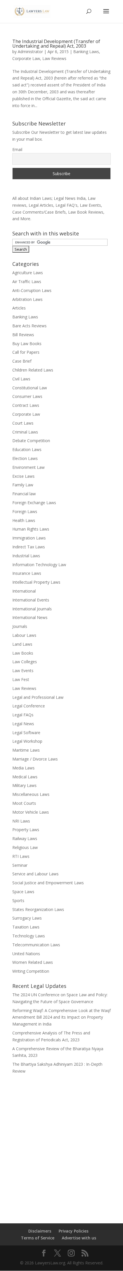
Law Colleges (24, 661)
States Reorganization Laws (38, 909)
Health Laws (23, 520)
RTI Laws (20, 856)
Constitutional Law (29, 387)
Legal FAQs (22, 714)
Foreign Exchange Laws (34, 502)
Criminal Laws (25, 432)
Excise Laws (23, 476)
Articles (19, 308)
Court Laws (22, 423)
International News (29, 617)
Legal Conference (28, 706)
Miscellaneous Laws (30, 794)
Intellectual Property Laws (36, 582)
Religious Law (25, 847)
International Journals (32, 609)
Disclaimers (39, 1231)
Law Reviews (54, 58)
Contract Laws (25, 405)
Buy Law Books (26, 343)
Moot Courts (24, 803)
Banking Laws (86, 51)
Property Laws (25, 829)
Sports (18, 900)
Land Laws (22, 644)
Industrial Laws (26, 555)
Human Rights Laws (30, 529)
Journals (19, 626)
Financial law (24, 493)
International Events (30, 600)
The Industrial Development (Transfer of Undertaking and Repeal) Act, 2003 (56, 43)
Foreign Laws (24, 511)
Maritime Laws (26, 750)
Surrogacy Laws (27, 918)
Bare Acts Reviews (29, 325)
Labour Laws (24, 635)
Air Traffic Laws (26, 281)
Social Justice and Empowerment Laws (48, 882)
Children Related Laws (32, 370)
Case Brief (21, 361)
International (24, 591)
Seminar (19, 865)
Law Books (22, 653)
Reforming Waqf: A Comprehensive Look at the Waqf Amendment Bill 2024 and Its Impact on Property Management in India (61, 1017)
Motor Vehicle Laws (30, 812)
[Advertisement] (61, 1145)
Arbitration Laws (27, 299)
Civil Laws (21, 379)
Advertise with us (79, 1238)
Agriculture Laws (27, 272)
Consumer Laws (27, 396)
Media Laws (23, 768)
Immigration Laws (29, 538)
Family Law (22, 484)
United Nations (26, 953)
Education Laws (26, 449)
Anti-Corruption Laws (31, 290)
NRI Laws (21, 821)
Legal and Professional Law (38, 697)
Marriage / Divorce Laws (35, 759)
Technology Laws (28, 936)
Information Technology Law (39, 564)
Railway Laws (24, 838)
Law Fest (20, 679)
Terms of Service (37, 1238)
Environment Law (28, 467)
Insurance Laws (26, 573)
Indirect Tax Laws (28, 547)
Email (17, 149)
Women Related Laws (32, 962)
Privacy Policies (73, 1231)
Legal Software (26, 732)
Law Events (22, 670)
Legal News (23, 723)
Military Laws (24, 785)
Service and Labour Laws (35, 874)
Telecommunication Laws (36, 944)
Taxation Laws (25, 927)
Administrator (30, 51)
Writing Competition (30, 971)
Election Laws (25, 458)
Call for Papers (25, 352)
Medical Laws (24, 776)
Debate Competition (31, 440)
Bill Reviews (23, 334)
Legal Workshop (27, 741)
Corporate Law (26, 58)
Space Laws (23, 891)
